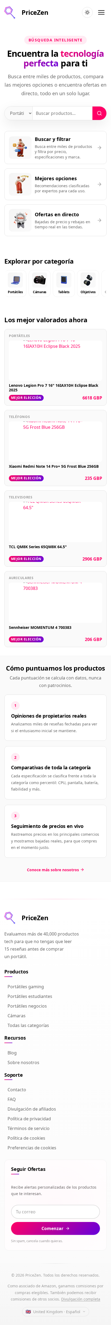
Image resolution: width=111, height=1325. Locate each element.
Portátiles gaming (26, 987)
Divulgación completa (80, 1299)
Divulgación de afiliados (32, 1109)
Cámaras (17, 1016)
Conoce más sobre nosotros (53, 869)
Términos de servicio (29, 1128)
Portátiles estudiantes (30, 996)
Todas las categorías (28, 1025)
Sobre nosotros (23, 1062)
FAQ (12, 1099)
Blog (12, 1053)
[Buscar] (99, 113)
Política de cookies (26, 1138)
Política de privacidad (29, 1119)
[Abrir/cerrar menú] (101, 12)
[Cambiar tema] (87, 12)
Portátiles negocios (27, 1006)
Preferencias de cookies (32, 1148)
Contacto (17, 1090)
